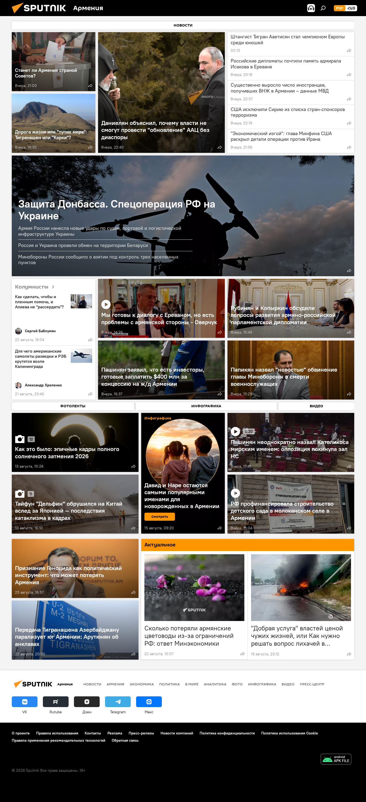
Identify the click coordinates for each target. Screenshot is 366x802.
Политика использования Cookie (289, 733)
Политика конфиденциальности (227, 733)
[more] (90, 85)
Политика (169, 684)
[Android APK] (336, 760)
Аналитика (215, 684)
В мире (192, 684)
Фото (237, 684)
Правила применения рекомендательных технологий (58, 740)
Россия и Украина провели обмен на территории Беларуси (83, 245)
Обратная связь (125, 740)
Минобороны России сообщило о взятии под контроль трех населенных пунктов (98, 259)
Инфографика (262, 684)
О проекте (21, 733)
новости (92, 684)
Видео (288, 684)
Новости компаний (176, 733)
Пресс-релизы (141, 733)
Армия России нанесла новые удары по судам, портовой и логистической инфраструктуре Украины (99, 231)
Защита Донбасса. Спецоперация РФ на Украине (116, 209)
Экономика (142, 684)
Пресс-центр (312, 684)
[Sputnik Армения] (41, 14)
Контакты (93, 733)
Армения (115, 684)
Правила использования (57, 733)
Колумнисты (31, 287)
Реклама (114, 733)
